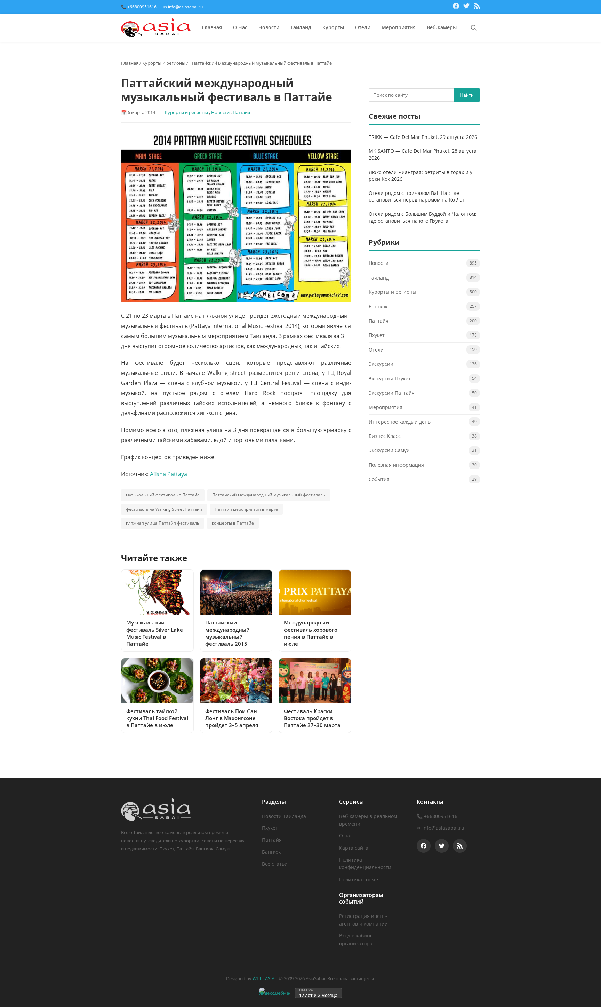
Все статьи (275, 863)
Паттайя (241, 112)
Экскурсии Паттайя (392, 393)
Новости (268, 27)
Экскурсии (381, 364)
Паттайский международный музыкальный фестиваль (268, 495)
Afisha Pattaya (168, 474)
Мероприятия (399, 27)
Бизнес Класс (385, 436)
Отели (362, 27)
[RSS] (477, 7)
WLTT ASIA (263, 978)
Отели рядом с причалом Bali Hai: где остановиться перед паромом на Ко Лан (417, 196)
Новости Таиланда (284, 816)
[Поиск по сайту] (473, 28)
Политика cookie (358, 879)
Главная (212, 27)
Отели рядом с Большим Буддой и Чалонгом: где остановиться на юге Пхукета (422, 218)
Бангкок (378, 306)
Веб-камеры (442, 27)
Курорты (333, 27)
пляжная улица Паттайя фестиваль (162, 523)
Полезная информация (396, 465)
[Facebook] (456, 7)
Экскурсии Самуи (389, 450)
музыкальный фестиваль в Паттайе (163, 495)
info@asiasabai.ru (443, 828)
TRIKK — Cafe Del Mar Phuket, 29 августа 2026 (423, 137)
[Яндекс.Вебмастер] (274, 993)
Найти (467, 95)
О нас (346, 835)
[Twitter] (466, 7)
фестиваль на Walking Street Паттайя (164, 509)
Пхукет (377, 335)
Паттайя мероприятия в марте (246, 509)
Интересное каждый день (400, 421)
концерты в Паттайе (233, 523)
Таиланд (300, 27)
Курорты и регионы (163, 63)
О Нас (240, 27)
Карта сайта (353, 847)
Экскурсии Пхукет (390, 378)
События (379, 479)
